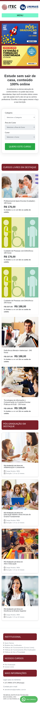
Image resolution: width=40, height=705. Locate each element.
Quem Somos (9, 643)
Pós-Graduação (10, 664)
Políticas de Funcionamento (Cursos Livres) (19, 647)
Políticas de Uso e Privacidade (15, 652)
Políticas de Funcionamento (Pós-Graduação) (20, 650)
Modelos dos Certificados (13, 645)
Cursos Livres (9, 667)
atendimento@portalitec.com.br (15, 689)
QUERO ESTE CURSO (20, 146)
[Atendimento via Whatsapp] (20, 699)
